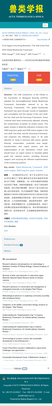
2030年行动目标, (36, 218)
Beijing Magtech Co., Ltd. (31, 399)
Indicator (39, 170)
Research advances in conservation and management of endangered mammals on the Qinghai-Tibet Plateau (24, 288)
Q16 (6, 231)
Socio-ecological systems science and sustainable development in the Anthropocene (22, 340)
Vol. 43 (38, 33)
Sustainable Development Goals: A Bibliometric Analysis (24, 357)
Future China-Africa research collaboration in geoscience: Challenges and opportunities (25, 349)
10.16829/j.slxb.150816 (29, 35)
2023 (32, 33)
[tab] (26, 88)
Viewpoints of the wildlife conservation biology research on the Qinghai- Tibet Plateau (25, 306)
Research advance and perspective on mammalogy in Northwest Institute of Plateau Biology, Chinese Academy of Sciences (26, 266)
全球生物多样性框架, (20, 218)
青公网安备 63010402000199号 (19, 378)
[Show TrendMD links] (48, 368)
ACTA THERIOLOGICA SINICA (15, 33)
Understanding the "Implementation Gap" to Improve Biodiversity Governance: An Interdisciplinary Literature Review (24, 317)
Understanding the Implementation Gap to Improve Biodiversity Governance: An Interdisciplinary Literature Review (24, 329)
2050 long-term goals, (26, 170)
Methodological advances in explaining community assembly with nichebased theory (26, 297)
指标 (16, 222)
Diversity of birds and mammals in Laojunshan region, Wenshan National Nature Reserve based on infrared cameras (23, 277)
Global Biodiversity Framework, (30, 167)
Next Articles (42, 39)
